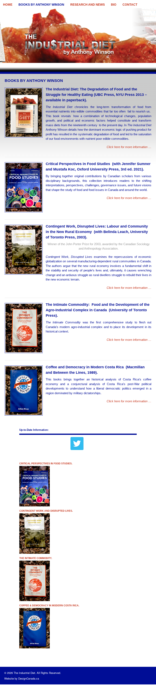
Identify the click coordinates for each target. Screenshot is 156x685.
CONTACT (129, 4)
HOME (7, 4)
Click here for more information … (129, 147)
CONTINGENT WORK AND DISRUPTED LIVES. (46, 510)
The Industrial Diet (12, 11)
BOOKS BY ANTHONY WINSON (41, 4)
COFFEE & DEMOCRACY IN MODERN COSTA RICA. (49, 605)
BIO (113, 4)
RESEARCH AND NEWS (87, 4)
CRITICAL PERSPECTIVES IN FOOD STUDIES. (45, 463)
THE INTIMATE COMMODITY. (35, 558)
